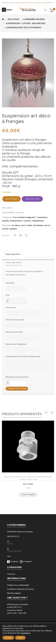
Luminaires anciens (34, 19)
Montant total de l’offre (17, 377)
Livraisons (11, 574)
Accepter (8, 638)
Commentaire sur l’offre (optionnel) (23, 356)
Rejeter (20, 638)
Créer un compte (34, 2)
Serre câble (28, 484)
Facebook (14, 561)
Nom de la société (14, 332)
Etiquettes (6, 225)
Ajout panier (11, 199)
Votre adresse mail (15, 319)
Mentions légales (14, 593)
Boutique (13, 19)
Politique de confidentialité (18, 585)
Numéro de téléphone (16, 344)
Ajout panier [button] (28, 494)
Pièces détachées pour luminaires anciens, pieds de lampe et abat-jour (28, 478)
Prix (8, 295)
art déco (16, 225)
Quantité (10, 283)
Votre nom (11, 307)
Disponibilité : (8, 212)
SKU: (4, 207)
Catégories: (7, 217)
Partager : (6, 235)
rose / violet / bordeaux (32, 225)
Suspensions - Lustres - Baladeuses (25, 23)
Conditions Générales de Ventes (20, 589)
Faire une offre (32, 199)
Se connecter (20, 2)
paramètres (25, 633)
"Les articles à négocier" (24, 217)
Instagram (27, 561)
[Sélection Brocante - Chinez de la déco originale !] (28, 9)
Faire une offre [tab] (13, 254)
